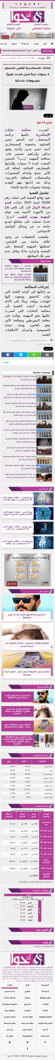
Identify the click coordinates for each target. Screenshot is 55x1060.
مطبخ (14, 44)
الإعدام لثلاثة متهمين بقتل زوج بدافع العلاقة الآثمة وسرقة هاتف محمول (21, 422)
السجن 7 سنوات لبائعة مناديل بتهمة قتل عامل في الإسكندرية (18, 268)
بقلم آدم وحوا (9, 1023)
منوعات (27, 1011)
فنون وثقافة (45, 998)
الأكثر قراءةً (42, 687)
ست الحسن (9, 992)
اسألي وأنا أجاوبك (45, 1023)
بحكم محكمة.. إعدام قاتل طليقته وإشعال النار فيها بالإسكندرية (19, 458)
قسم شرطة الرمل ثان (18, 340)
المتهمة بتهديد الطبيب (34, 216)
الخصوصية (27, 1036)
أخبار (45, 44)
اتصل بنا (9, 1036)
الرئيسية (45, 985)
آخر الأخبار (43, 489)
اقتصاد (45, 1004)
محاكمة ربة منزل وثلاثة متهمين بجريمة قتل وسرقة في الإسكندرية (20, 405)
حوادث (36, 44)
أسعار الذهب (41, 806)
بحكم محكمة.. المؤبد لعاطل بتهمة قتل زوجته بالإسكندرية (20, 467)
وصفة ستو (10, 1011)
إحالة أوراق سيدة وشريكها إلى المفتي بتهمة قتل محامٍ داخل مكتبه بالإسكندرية (20, 396)
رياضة (27, 998)
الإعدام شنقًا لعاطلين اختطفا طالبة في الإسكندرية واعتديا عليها (20, 440)
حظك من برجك (27, 1023)
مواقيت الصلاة (40, 891)
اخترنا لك (43, 591)
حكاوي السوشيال (9, 1004)
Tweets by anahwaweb (44, 947)
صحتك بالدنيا (9, 998)
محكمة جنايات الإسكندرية (38, 340)
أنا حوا (45, 1030)
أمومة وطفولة (45, 1017)
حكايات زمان (27, 1030)
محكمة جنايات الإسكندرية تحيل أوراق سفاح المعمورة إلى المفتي (21, 449)
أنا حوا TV (25, 44)
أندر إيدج (27, 1004)
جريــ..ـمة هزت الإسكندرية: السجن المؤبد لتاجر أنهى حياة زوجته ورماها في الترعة (20, 476)
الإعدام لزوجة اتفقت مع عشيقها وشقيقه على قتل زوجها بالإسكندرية (18, 277)
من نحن (9, 1030)
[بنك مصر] (27, 36)
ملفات (45, 1011)
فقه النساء (27, 1017)
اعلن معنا (45, 1036)
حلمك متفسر (10, 1017)
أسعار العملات (40, 756)
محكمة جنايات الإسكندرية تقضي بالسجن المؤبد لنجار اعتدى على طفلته (20, 431)
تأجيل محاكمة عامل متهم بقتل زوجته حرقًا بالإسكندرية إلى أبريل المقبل (19, 413)
